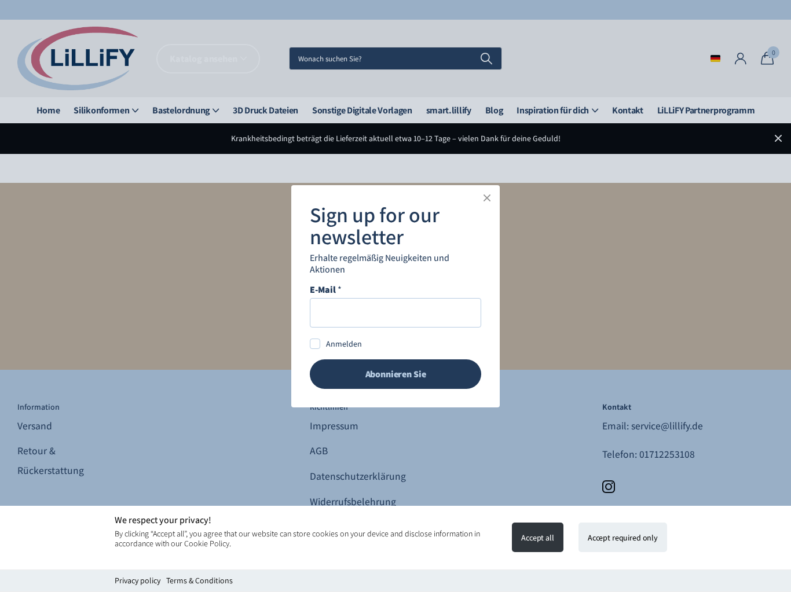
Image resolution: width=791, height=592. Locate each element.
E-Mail (326, 289)
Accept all (537, 537)
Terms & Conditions (199, 580)
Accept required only (623, 537)
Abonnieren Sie (395, 373)
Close (487, 198)
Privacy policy (137, 580)
